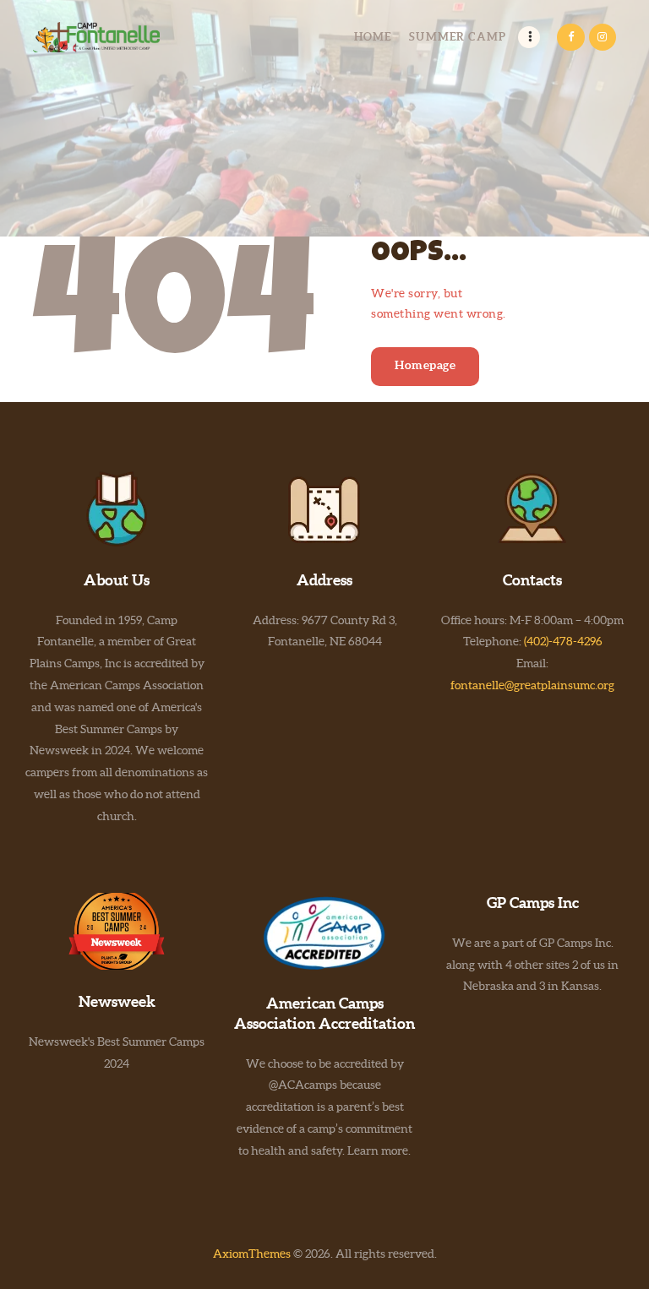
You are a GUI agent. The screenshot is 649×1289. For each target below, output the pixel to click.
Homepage (425, 365)
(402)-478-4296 (563, 641)
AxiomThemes (252, 1253)
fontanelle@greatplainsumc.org (532, 685)
